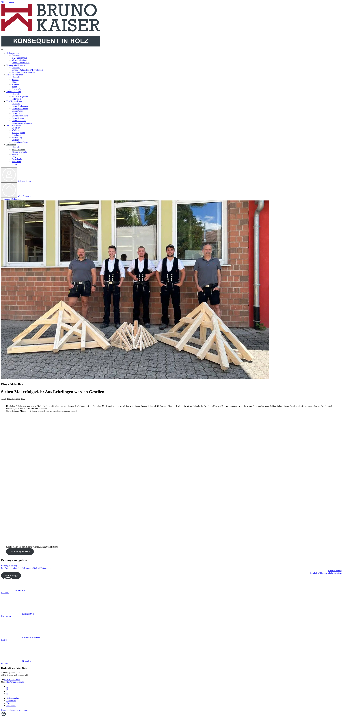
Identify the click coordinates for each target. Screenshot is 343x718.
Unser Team (17, 113)
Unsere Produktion (20, 116)
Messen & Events (19, 152)
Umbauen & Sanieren (15, 65)
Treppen (15, 84)
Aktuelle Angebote (20, 96)
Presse (14, 164)
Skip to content (7, 2)
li (7, 691)
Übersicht (16, 55)
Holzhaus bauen (13, 53)
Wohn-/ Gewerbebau (20, 63)
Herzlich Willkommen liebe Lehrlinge (326, 571)
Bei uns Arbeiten (13, 125)
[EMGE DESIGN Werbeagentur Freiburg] (3, 716)
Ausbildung (17, 137)
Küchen (15, 79)
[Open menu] (2, 49)
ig (7, 686)
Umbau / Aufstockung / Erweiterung (27, 70)
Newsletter (16, 161)
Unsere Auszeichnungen (22, 123)
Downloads (17, 159)
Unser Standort (18, 118)
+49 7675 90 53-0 (12, 679)
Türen (14, 87)
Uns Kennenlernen (14, 101)
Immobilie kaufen (13, 91)
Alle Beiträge (11, 575)
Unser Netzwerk (19, 120)
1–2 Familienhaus (19, 58)
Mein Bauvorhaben (26, 196)
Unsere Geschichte (20, 108)
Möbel (14, 82)
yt (7, 694)
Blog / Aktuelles (18, 149)
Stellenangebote (18, 132)
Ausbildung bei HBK (20, 551)
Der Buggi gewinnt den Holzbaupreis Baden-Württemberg (26, 567)
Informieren (11, 145)
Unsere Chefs (17, 111)
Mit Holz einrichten (14, 75)
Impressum (23, 710)
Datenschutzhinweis (9, 710)
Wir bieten (16, 130)
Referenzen (16, 99)
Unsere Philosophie (20, 106)
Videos (15, 154)
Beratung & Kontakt (12, 199)
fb (7, 689)
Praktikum (16, 135)
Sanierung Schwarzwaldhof (23, 72)
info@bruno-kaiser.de (14, 682)
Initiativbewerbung (20, 142)
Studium (15, 140)
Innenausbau (17, 89)
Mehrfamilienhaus (19, 60)
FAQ (14, 157)
